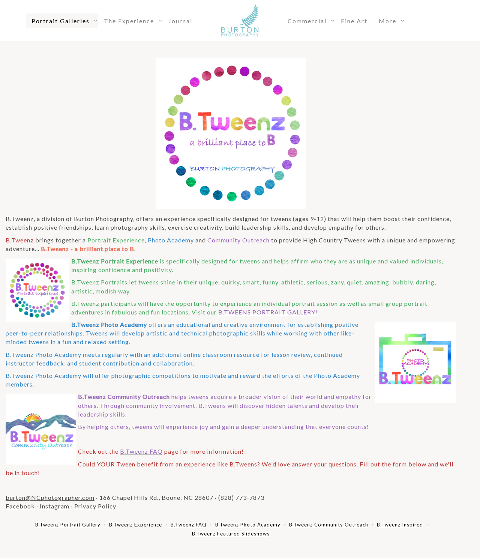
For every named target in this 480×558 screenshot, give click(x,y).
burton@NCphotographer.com (50, 497)
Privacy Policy (95, 506)
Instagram (54, 506)
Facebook (20, 506)
